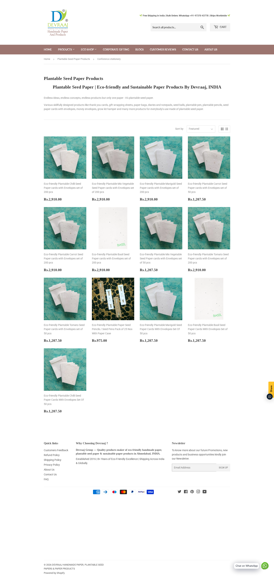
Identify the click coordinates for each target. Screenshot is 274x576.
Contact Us (190, 49)
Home (48, 49)
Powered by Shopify (54, 573)
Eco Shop (88, 49)
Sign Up (223, 467)
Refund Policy (52, 455)
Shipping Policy (52, 459)
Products (65, 49)
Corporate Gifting (116, 49)
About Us (210, 49)
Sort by (179, 128)
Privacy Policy (52, 464)
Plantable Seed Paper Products (73, 59)
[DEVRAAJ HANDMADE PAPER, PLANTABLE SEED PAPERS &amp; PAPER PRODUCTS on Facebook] (186, 492)
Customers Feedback (56, 450)
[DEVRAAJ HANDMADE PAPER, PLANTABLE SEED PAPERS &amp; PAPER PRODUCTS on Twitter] (179, 492)
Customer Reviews (163, 49)
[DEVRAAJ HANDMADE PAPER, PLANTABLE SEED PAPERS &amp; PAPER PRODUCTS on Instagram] (198, 492)
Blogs (139, 49)
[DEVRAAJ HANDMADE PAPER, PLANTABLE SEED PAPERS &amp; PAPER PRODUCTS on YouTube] (205, 492)
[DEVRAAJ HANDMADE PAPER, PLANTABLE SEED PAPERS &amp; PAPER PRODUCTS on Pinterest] (192, 492)
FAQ (46, 479)
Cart (222, 27)
